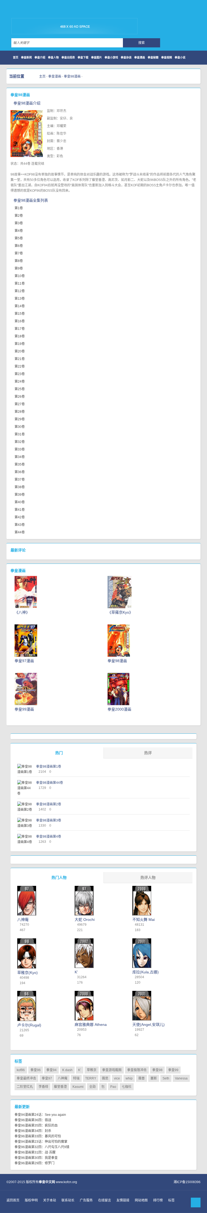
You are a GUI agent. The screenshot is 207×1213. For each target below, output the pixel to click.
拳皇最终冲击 (26, 1078)
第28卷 (20, 412)
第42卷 (20, 517)
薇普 (141, 1078)
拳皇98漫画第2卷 (48, 804)
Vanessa (181, 1078)
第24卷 (20, 381)
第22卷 (20, 366)
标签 (171, 1200)
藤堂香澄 (60, 1087)
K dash (67, 1070)
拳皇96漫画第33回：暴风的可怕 (38, 1136)
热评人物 (148, 877)
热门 (59, 753)
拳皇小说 (180, 57)
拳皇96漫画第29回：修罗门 (34, 1163)
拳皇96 (35, 1070)
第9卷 (19, 268)
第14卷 (20, 306)
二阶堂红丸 (25, 1087)
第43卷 (20, 525)
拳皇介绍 (39, 57)
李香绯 (43, 1087)
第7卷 (19, 253)
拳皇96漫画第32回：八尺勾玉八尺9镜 (42, 1147)
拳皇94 (51, 1070)
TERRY (90, 1078)
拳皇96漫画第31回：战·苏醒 (35, 1152)
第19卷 (20, 344)
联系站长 (67, 1200)
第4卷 (19, 231)
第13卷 (20, 298)
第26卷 (20, 396)
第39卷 (20, 495)
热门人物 (59, 877)
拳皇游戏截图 (112, 1070)
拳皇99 (173, 1070)
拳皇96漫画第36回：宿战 (33, 1120)
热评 (148, 753)
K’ (79, 1070)
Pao (113, 1087)
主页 (42, 76)
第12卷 (20, 291)
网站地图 (141, 1200)
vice (117, 1078)
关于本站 (49, 1200)
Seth (166, 1078)
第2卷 (19, 216)
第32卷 (20, 442)
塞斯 (153, 1078)
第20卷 (20, 351)
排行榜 (158, 1200)
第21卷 (20, 359)
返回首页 (12, 1200)
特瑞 (76, 1078)
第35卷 (20, 464)
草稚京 (91, 1070)
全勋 (92, 1087)
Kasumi (78, 1087)
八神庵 (62, 1078)
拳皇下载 (83, 57)
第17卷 (20, 329)
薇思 (105, 1078)
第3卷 (19, 223)
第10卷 (20, 276)
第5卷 (19, 238)
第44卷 (20, 532)
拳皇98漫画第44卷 (49, 783)
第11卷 (20, 283)
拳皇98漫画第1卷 (48, 766)
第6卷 (19, 246)
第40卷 (20, 502)
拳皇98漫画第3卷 (48, 820)
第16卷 (20, 321)
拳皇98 (157, 1070)
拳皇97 (47, 1078)
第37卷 (20, 479)
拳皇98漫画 (72, 76)
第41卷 (20, 510)
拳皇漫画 (139, 57)
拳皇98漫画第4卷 (48, 836)
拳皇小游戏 (111, 57)
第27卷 (20, 404)
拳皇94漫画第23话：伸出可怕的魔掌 (41, 1142)
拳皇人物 (53, 57)
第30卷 (20, 427)
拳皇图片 (96, 57)
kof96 (21, 1070)
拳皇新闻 (26, 57)
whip (129, 1078)
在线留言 (104, 1200)
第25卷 (20, 389)
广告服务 (86, 1200)
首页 (15, 57)
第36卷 (20, 472)
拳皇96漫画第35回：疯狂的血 (36, 1125)
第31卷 (20, 434)
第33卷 (20, 449)
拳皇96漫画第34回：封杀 (33, 1131)
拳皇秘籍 (153, 57)
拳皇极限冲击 (137, 1070)
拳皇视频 (166, 57)
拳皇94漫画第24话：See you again (40, 1115)
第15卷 (20, 314)
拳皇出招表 (68, 57)
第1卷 (19, 208)
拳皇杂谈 (126, 57)
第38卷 (20, 487)
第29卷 (20, 419)
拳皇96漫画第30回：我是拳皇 (36, 1158)
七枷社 (127, 1087)
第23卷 (20, 374)
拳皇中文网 (37, 10)
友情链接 (122, 1200)
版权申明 (31, 1200)
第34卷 (20, 457)
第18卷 (20, 336)
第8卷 (19, 261)
